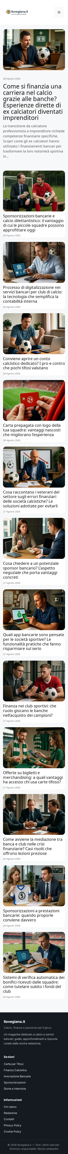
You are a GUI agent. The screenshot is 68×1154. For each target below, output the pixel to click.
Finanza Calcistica (15, 1070)
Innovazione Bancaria (17, 1076)
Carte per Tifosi (13, 1064)
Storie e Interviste (15, 1088)
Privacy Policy (12, 1125)
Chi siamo (10, 1107)
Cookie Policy (12, 1131)
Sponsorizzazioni (15, 1082)
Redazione (10, 1113)
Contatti (9, 1119)
